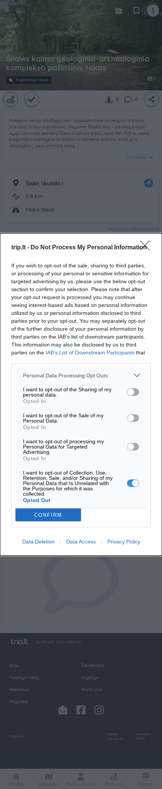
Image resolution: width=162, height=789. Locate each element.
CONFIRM (48, 515)
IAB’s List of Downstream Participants (90, 352)
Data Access (81, 542)
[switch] (133, 392)
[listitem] (81, 375)
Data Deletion (38, 542)
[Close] (147, 248)
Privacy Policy (123, 542)
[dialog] (81, 394)
